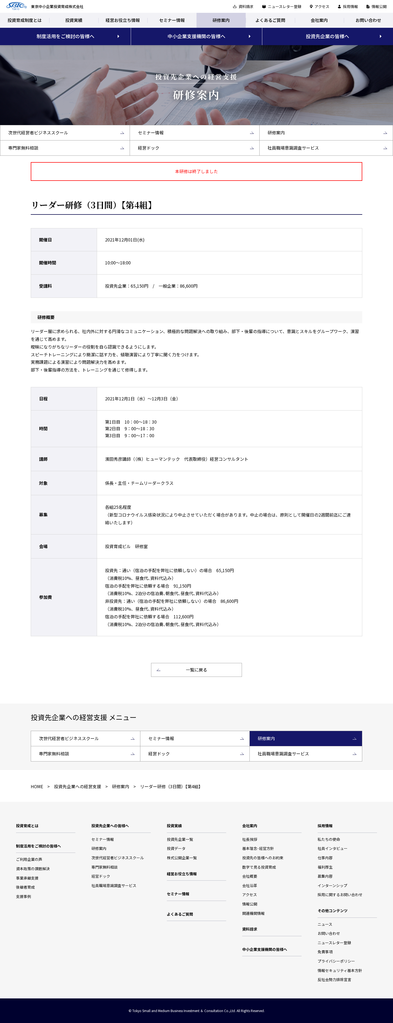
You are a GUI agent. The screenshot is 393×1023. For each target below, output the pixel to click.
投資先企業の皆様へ (327, 36)
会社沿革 (249, 885)
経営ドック (100, 876)
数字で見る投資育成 (259, 867)
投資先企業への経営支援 (77, 786)
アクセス (322, 6)
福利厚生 (325, 867)
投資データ (176, 848)
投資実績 (73, 20)
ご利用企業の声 (29, 859)
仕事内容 (325, 857)
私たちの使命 (329, 839)
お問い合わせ (368, 20)
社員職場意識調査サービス (113, 885)
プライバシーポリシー (336, 961)
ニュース (325, 924)
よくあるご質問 (270, 20)
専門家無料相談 (104, 867)
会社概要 (249, 876)
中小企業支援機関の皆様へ (196, 36)
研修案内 (221, 20)
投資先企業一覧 (180, 839)
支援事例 (23, 896)
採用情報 (350, 6)
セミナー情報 (172, 20)
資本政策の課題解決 (33, 868)
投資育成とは (27, 825)
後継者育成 (25, 887)
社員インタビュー (333, 848)
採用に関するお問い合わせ (340, 894)
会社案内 (319, 20)
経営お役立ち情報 (123, 20)
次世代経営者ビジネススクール (117, 857)
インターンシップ (332, 885)
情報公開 (379, 6)
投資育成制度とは (24, 20)
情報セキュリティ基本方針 (340, 970)
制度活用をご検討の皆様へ (65, 36)
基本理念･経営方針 (258, 848)
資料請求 (245, 6)
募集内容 (325, 876)
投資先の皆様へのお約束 (262, 857)
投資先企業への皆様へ (110, 825)
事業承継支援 (27, 878)
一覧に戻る (196, 669)
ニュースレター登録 (284, 6)
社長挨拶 (249, 839)
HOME (37, 786)
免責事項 (325, 951)
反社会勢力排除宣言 (334, 979)
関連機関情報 (253, 913)
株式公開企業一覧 (182, 857)
